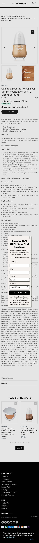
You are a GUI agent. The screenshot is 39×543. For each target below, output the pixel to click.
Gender (12, 276)
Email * (12, 269)
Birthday (13, 283)
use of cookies (10, 537)
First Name (14, 262)
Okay (32, 539)
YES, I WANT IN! (19, 293)
